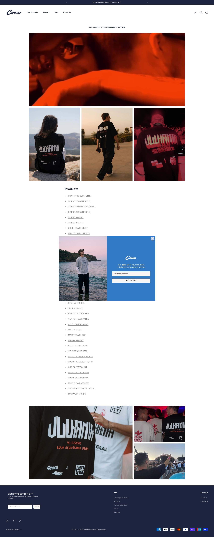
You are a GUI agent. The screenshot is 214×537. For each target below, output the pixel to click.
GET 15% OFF (131, 281)
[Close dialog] (152, 238)
